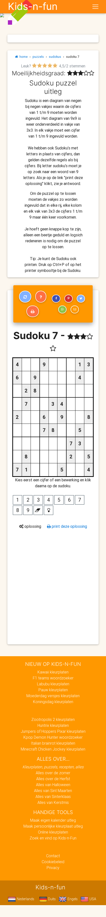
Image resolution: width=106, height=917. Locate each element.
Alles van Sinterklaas (53, 796)
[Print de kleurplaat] (32, 311)
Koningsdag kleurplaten (53, 701)
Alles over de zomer (53, 772)
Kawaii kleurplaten (53, 672)
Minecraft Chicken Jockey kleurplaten (53, 749)
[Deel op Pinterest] (68, 299)
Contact (53, 855)
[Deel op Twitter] (81, 299)
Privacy (53, 867)
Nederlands (25, 899)
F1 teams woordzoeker (53, 677)
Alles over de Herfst (53, 778)
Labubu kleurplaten (53, 683)
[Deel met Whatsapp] (62, 309)
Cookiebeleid (53, 861)
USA (92, 899)
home (23, 57)
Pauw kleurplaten (53, 689)
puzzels (38, 57)
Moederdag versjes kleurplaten (53, 695)
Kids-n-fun (32, 6)
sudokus (55, 57)
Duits (51, 899)
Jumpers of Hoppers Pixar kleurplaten (53, 731)
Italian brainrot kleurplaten (53, 743)
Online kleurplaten (53, 832)
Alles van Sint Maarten (53, 790)
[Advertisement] (53, 586)
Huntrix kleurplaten (53, 725)
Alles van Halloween (53, 784)
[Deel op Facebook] (56, 299)
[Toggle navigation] (95, 6)
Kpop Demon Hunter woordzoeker (53, 737)
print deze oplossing (69, 526)
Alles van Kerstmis (53, 802)
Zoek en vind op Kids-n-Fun (53, 837)
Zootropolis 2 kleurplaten (53, 719)
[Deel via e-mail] (75, 309)
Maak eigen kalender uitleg (53, 820)
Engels (72, 899)
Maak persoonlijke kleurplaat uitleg (53, 826)
